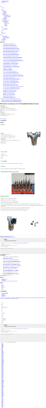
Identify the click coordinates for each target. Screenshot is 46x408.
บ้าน (2, 31)
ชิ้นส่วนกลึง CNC (4, 40)
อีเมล (0, 118)
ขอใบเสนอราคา (3, 2)
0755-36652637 (3, 279)
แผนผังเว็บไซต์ (13, 297)
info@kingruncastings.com (4, 307)
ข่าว (2, 27)
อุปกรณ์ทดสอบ (4, 12)
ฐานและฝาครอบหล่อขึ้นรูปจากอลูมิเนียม (33, 297)
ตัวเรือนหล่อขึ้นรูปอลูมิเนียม (18, 297)
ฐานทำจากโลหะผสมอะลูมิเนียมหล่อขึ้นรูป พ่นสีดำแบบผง (10, 72)
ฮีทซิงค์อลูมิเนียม (5, 18)
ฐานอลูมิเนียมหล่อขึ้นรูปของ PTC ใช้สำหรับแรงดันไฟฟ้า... (11, 63)
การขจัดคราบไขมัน (6, 23)
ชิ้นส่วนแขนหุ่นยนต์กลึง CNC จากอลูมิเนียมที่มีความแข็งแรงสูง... (12, 264)
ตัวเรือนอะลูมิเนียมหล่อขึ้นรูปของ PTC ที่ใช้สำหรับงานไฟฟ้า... (11, 66)
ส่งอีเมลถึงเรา (4, 118)
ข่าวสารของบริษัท (5, 28)
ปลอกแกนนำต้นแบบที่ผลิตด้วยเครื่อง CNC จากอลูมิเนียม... (11, 270)
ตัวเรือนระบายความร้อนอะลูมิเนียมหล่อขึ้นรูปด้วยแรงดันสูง (11, 54)
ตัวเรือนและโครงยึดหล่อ (7, 16)
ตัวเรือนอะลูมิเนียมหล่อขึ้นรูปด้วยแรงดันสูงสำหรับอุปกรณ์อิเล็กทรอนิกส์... (12, 57)
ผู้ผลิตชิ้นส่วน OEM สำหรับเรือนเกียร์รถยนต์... (9, 94)
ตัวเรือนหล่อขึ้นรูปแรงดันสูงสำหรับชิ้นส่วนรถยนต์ (9, 45)
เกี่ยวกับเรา (3, 285)
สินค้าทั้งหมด (17, 298)
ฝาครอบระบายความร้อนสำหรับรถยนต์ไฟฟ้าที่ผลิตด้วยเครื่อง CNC (12, 261)
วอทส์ (2, 118)
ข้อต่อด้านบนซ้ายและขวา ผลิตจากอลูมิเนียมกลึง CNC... (10, 267)
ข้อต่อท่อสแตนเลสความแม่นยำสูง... (8, 258)
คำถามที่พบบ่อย (5, 13)
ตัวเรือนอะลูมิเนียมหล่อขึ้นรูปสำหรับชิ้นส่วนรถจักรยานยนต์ (11, 48)
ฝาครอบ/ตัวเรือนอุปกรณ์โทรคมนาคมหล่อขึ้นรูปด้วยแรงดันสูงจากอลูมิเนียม (13, 75)
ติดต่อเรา (3, 289)
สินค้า (2, 32)
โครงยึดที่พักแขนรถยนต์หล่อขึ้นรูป (7, 69)
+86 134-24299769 (4, 280)
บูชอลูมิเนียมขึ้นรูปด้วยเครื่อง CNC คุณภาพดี (8, 236)
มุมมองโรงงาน (4, 11)
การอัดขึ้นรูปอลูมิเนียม (5, 21)
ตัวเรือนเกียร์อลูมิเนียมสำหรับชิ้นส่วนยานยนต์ (9, 97)
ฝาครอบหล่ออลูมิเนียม (12, 298)
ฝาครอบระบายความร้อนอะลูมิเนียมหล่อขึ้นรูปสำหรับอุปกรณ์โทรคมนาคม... (13, 60)
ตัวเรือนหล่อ (5, 17)
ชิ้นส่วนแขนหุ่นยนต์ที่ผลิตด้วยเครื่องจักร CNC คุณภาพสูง (10, 273)
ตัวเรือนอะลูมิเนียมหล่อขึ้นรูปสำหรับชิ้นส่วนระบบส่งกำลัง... (11, 51)
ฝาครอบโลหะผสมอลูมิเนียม (25, 297)
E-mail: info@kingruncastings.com (5, 1)
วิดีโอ (2, 26)
